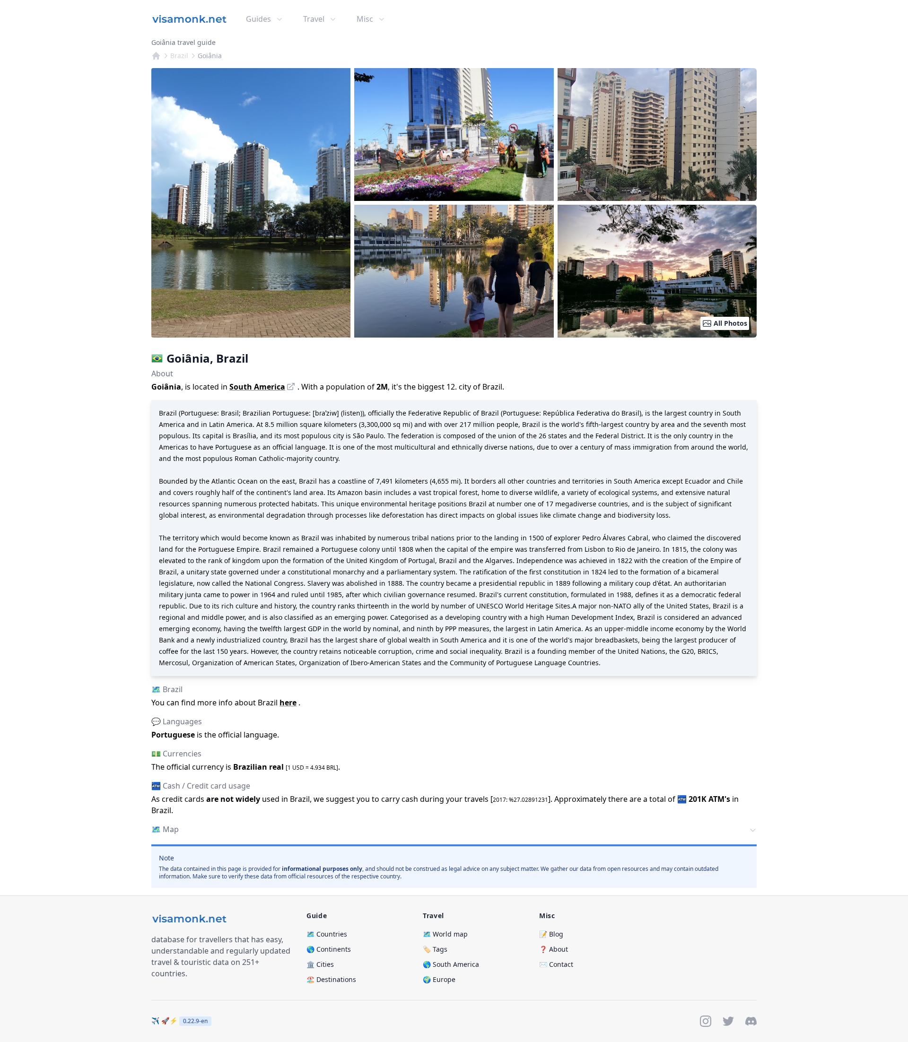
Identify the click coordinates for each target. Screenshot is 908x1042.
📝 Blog (551, 933)
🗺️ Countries (326, 933)
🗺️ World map (445, 933)
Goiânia (210, 55)
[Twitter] (728, 1021)
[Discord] (751, 1021)
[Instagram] (705, 1021)
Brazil (179, 55)
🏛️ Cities (320, 964)
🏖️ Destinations (331, 979)
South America (257, 387)
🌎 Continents (328, 949)
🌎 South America (451, 964)
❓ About (553, 949)
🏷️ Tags (435, 949)
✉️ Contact (556, 964)
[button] (454, 830)
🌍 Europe (439, 979)
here (288, 702)
